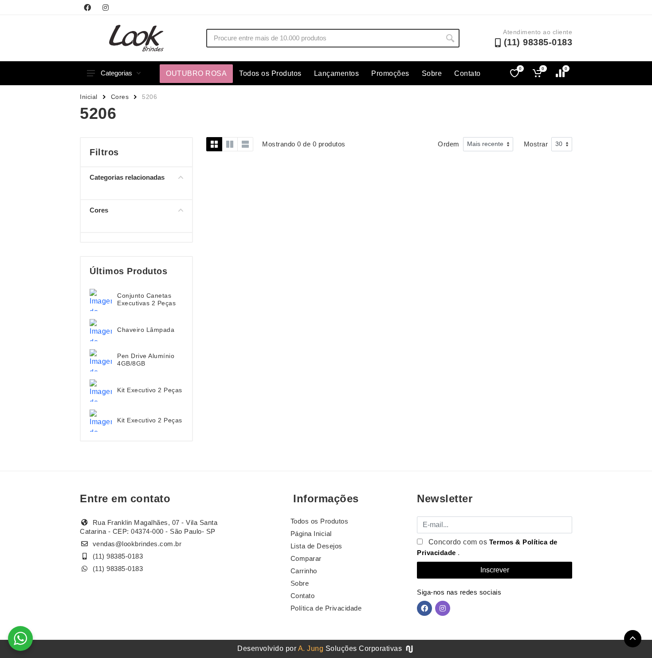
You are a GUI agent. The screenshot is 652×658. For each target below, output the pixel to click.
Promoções (390, 73)
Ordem (449, 144)
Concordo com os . (487, 547)
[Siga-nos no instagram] (105, 7)
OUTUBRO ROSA (196, 73)
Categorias (116, 73)
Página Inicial (311, 533)
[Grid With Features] (230, 144)
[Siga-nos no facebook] (87, 7)
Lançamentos (336, 73)
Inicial (89, 96)
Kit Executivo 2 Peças (149, 390)
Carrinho (304, 571)
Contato (467, 73)
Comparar (306, 558)
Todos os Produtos (270, 73)
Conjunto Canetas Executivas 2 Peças (146, 299)
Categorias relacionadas (127, 177)
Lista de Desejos (316, 546)
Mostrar (536, 144)
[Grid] (214, 144)
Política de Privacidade (326, 608)
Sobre (432, 73)
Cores (120, 96)
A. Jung (311, 648)
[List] (245, 144)
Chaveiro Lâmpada (145, 329)
